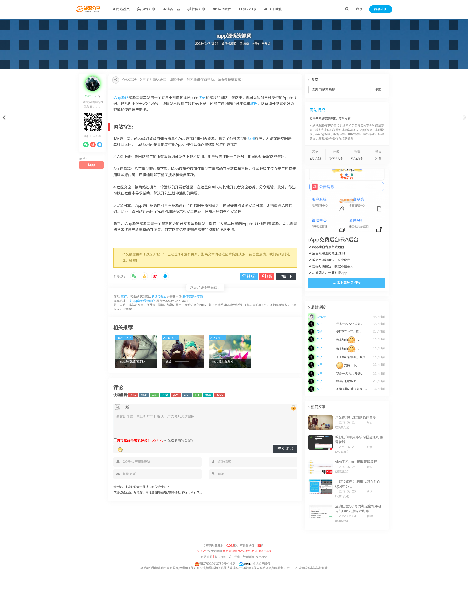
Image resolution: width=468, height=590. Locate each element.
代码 (202, 98)
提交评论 (285, 448)
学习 (154, 395)
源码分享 (249, 9)
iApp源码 (120, 98)
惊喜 (208, 395)
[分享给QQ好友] (165, 277)
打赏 (268, 276)
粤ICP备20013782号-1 (214, 563)
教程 (253, 104)
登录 (359, 9)
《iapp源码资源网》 (142, 300)
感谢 (144, 395)
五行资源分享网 (192, 296)
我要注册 (381, 9)
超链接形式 (159, 296)
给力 (187, 395)
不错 (165, 395)
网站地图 (206, 557)
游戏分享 (148, 9)
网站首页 (122, 9)
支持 (133, 395)
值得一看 (173, 9)
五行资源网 (214, 551)
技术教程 (224, 9)
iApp (219, 395)
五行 (97, 96)
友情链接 (248, 557)
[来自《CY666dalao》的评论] (346, 314)
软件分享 (198, 9)
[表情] (120, 449)
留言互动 (220, 557)
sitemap (262, 557)
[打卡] (127, 407)
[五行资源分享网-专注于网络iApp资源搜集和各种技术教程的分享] (88, 9)
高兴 (176, 395)
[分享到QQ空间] (144, 277)
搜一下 (287, 276)
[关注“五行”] (85, 144)
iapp (91, 165)
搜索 (377, 90)
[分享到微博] (154, 277)
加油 (197, 395)
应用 (251, 138)
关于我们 (275, 9)
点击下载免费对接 (347, 283)
